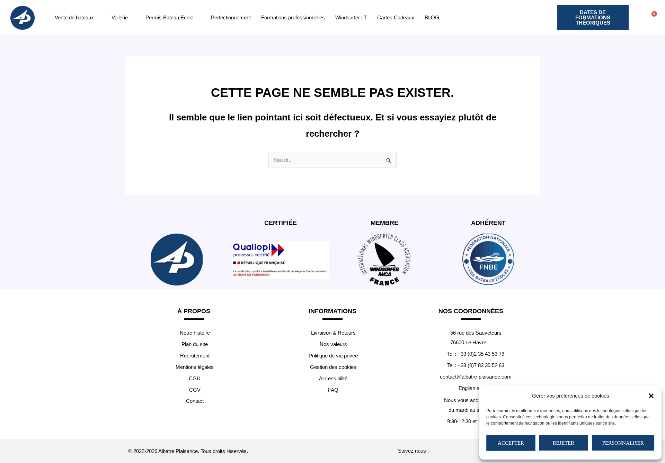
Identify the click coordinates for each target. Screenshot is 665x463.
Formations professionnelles (293, 17)
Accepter (511, 443)
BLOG (432, 17)
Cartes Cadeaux (395, 17)
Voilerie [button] (120, 17)
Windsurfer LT (351, 17)
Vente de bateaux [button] (74, 17)
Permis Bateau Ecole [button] (169, 17)
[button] (651, 395)
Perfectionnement (231, 17)
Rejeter (563, 443)
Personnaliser (623, 443)
